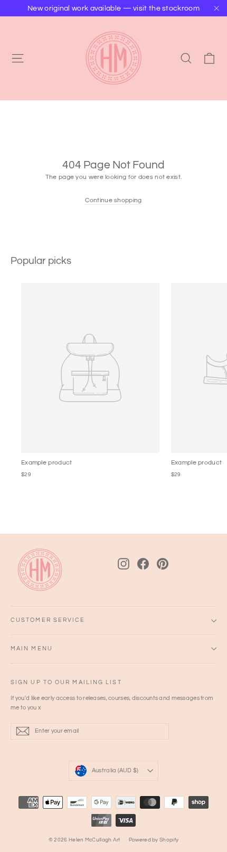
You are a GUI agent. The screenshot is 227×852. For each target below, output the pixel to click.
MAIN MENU (32, 648)
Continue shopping (113, 200)
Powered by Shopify (153, 839)
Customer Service (48, 620)
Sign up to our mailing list (66, 682)
